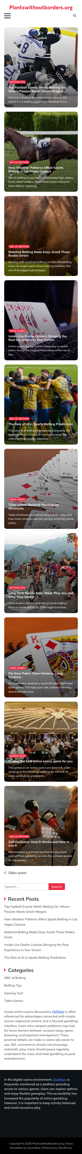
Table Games (17, 331)
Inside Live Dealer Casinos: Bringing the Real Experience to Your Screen (37, 338)
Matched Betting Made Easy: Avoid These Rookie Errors (39, 254)
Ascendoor (34, 1147)
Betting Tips (17, 82)
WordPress (65, 1147)
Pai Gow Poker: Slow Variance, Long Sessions (35, 675)
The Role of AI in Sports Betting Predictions (40, 424)
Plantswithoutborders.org (41, 7)
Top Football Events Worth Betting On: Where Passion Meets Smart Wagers (37, 89)
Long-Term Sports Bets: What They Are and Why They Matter (40, 595)
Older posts (17, 873)
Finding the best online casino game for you (40, 761)
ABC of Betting (19, 162)
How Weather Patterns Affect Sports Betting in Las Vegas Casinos (35, 169)
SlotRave (59, 1080)
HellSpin (58, 1012)
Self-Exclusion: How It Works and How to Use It (39, 844)
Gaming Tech (17, 756)
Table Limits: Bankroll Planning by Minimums (33, 507)
